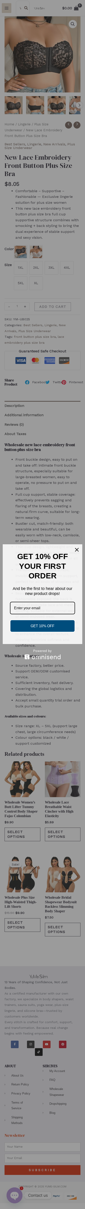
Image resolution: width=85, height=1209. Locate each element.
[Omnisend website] (42, 654)
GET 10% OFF (42, 626)
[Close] (76, 549)
